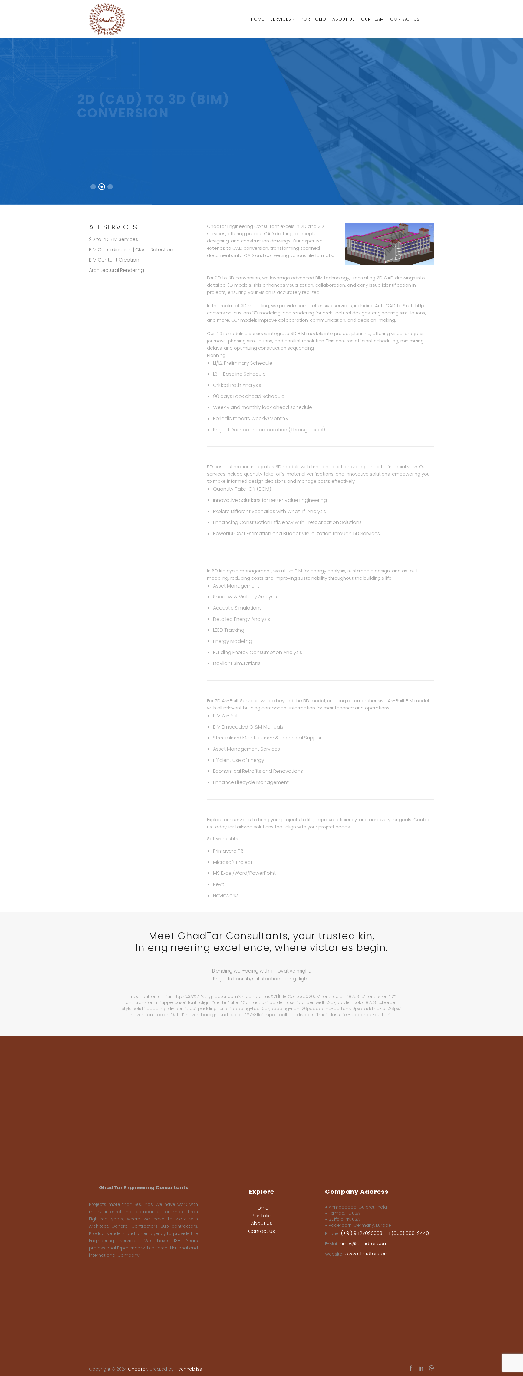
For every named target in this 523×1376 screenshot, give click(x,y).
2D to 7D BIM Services (113, 239)
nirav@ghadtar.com (364, 1243)
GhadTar (137, 1369)
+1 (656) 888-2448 (407, 1233)
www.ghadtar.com (366, 1253)
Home (257, 19)
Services (280, 19)
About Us (343, 19)
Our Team (372, 19)
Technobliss (189, 1369)
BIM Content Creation (114, 259)
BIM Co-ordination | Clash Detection (131, 249)
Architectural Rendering (116, 270)
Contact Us (404, 19)
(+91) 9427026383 (361, 1233)
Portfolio (313, 19)
